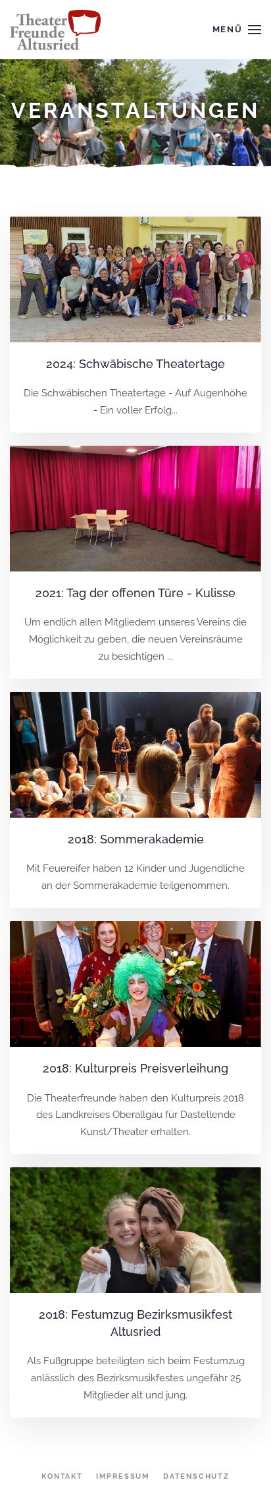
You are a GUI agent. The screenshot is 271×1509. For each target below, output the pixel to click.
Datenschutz (196, 1476)
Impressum (123, 1476)
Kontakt (62, 1476)
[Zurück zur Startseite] (57, 29)
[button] (236, 29)
